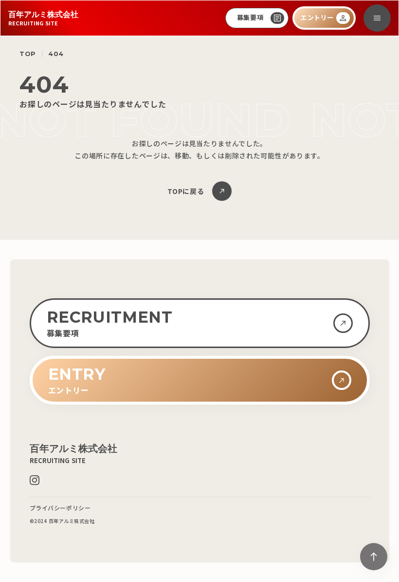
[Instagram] (34, 480)
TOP (27, 54)
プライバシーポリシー (60, 508)
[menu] (377, 18)
